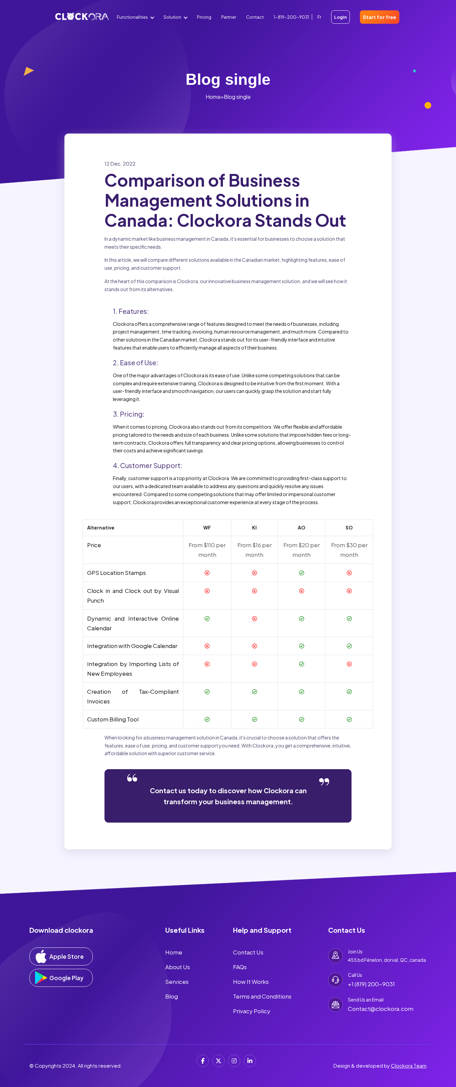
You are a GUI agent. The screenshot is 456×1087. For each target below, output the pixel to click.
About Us (177, 966)
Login (340, 17)
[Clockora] (82, 19)
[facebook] (203, 1061)
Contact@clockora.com (380, 1008)
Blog (171, 996)
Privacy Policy (251, 1011)
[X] (218, 1061)
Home (213, 96)
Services (177, 981)
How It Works (251, 981)
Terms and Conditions (262, 996)
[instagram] (234, 1061)
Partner (228, 17)
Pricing (204, 17)
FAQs (240, 966)
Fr (319, 17)
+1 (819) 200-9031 (371, 984)
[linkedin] (250, 1061)
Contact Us (248, 952)
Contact (255, 17)
